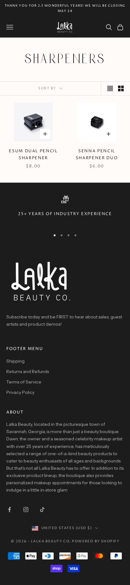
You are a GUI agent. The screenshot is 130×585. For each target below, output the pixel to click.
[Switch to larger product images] (110, 88)
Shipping (15, 361)
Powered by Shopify (95, 541)
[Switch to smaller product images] (121, 88)
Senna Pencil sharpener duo (97, 154)
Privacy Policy (20, 392)
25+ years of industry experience (65, 214)
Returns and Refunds (27, 371)
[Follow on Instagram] (26, 509)
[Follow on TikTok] (42, 509)
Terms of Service (23, 382)
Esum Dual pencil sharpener (33, 154)
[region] (65, 210)
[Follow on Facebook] (9, 509)
